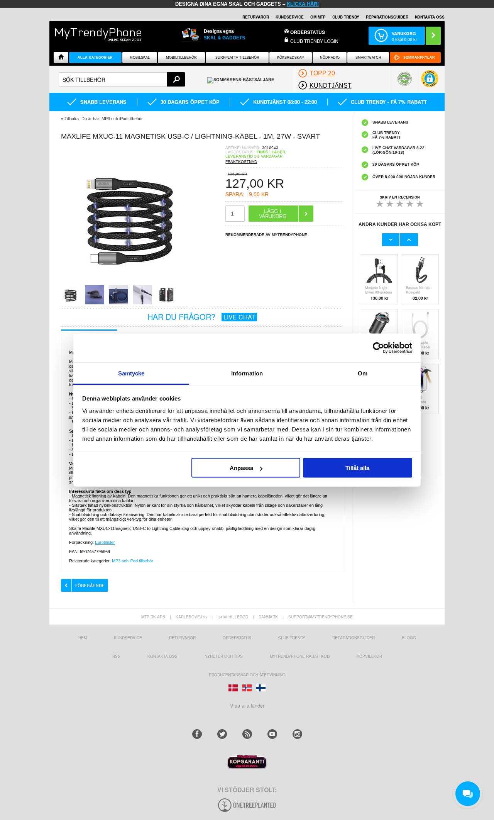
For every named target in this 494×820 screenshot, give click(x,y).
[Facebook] (197, 734)
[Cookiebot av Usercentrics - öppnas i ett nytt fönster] (378, 348)
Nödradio (330, 57)
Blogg (409, 637)
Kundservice (128, 637)
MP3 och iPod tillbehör (132, 561)
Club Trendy (345, 17)
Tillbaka (71, 118)
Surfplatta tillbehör (237, 57)
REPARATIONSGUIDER (387, 17)
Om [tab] (362, 373)
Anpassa (241, 468)
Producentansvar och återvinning (247, 674)
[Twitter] (222, 734)
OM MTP (318, 17)
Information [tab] (247, 373)
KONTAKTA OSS (430, 17)
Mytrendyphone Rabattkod (300, 656)
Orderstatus (237, 637)
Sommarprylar (419, 57)
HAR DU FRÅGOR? (201, 316)
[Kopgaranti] (247, 767)
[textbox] (122, 79)
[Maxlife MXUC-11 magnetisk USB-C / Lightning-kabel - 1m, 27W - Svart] (130, 282)
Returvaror (182, 637)
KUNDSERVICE (290, 17)
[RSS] (247, 734)
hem (82, 637)
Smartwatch (368, 57)
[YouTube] (272, 734)
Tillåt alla (357, 468)
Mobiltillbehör (181, 57)
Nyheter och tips (224, 656)
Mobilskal (140, 57)
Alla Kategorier (95, 57)
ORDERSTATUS (307, 32)
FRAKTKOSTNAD (241, 162)
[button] (429, 82)
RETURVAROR (255, 17)
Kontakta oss (162, 656)
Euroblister (105, 542)
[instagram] (297, 734)
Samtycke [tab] (131, 373)
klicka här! (303, 4)
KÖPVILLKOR (369, 656)
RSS (116, 656)
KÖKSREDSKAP (290, 57)
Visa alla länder (247, 705)
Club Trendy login (314, 40)
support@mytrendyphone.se (320, 617)
